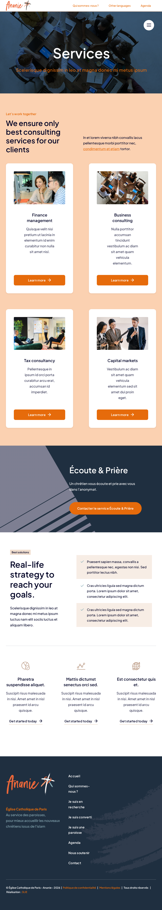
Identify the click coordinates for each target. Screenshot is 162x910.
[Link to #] (149, 25)
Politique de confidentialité (79, 887)
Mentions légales (109, 887)
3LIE (24, 892)
